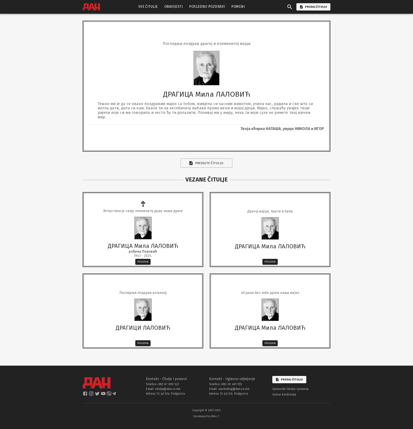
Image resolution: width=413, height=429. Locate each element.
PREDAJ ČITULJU (316, 6)
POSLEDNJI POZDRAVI (207, 7)
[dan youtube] (104, 395)
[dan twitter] (98, 395)
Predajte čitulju (209, 163)
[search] (290, 7)
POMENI (238, 7)
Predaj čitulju (292, 379)
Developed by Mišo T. (206, 416)
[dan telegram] (114, 395)
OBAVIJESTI (173, 7)
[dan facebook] (86, 395)
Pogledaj (143, 261)
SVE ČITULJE (148, 7)
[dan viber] (109, 395)
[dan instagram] (92, 395)
